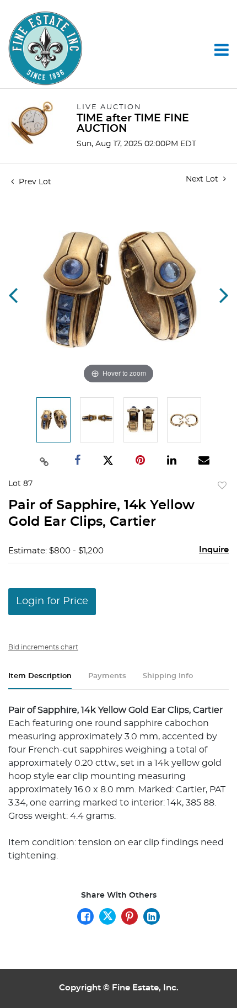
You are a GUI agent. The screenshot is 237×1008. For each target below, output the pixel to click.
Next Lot (203, 179)
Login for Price (52, 601)
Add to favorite (222, 486)
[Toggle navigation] (221, 50)
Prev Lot (34, 182)
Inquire (214, 550)
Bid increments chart (43, 647)
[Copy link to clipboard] (44, 460)
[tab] (40, 680)
